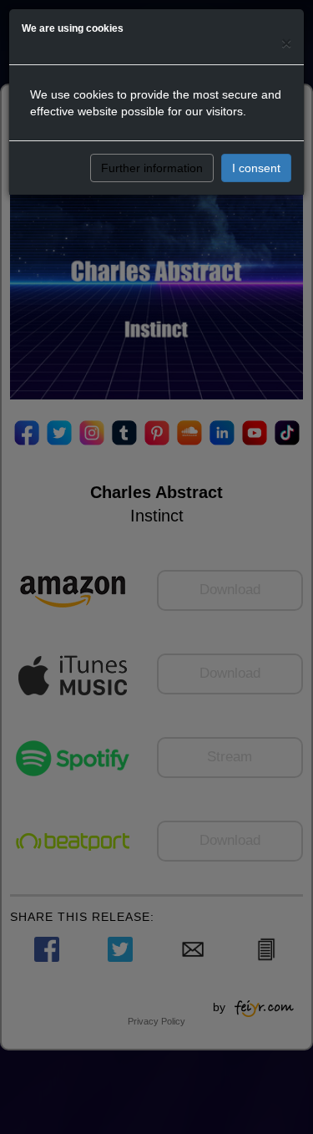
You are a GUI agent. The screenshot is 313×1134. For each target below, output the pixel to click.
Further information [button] (152, 168)
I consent (256, 168)
